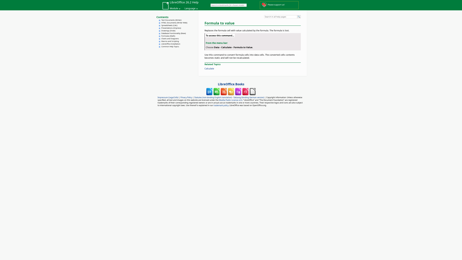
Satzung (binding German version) (249, 97)
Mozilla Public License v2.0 (230, 100)
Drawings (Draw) (168, 30)
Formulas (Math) (168, 36)
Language (190, 8)
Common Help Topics (170, 46)
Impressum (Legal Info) (168, 97)
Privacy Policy (186, 97)
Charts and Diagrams (170, 38)
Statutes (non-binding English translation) (213, 97)
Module (174, 8)
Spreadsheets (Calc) (169, 25)
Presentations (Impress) (171, 28)
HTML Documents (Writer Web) (174, 22)
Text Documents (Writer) (171, 20)
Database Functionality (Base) (173, 33)
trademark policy (221, 105)
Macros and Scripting (170, 41)
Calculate (209, 68)
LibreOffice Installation (170, 44)
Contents (162, 17)
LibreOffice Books (231, 84)
